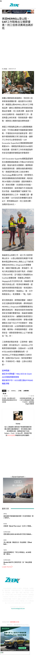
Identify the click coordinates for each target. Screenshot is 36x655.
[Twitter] (30, 613)
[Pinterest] (20, 613)
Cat (8, 390)
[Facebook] (4, 613)
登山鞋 (4, 393)
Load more (6, 567)
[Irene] (18, 415)
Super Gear (7, 531)
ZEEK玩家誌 (11, 435)
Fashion (4, 15)
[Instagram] (9, 613)
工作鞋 (19, 390)
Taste (5, 550)
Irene (5, 68)
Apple (5, 513)
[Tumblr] (25, 613)
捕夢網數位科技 (14, 622)
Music (5, 523)
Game (5, 540)
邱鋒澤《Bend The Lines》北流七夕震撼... (18, 526)
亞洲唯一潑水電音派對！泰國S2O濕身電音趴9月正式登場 (9, 400)
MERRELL (13, 390)
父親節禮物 (26, 390)
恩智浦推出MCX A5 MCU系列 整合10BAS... (18, 534)
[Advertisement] (18, 49)
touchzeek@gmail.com (18, 608)
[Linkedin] (14, 613)
